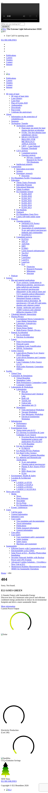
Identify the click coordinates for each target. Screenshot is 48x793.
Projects (14, 219)
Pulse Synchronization (25, 342)
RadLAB (25, 398)
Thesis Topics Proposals (26, 182)
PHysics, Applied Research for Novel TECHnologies (34, 159)
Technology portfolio (24, 126)
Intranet (9, 64)
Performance (21, 423)
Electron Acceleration (25, 337)
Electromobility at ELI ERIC (23, 551)
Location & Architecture (21, 478)
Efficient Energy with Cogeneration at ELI (28, 548)
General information (24, 530)
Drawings (25, 176)
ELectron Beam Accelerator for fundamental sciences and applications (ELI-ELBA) (34, 439)
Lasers (14, 339)
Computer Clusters (23, 385)
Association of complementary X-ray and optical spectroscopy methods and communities (34, 230)
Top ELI (25, 253)
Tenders (9, 60)
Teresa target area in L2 (25, 430)
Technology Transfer (19, 123)
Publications (11, 55)
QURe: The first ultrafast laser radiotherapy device (34, 133)
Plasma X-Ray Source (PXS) (33, 466)
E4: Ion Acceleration (24, 446)
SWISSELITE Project (30, 223)
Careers (9, 58)
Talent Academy (23, 189)
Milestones (31, 271)
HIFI (23, 246)
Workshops (20, 407)
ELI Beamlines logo (24, 505)
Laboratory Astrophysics (26, 323)
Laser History (16, 98)
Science (19, 171)
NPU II (25, 242)
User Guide (16, 519)
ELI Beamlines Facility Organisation (26, 178)
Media (13, 494)
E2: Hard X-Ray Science (26, 453)
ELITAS (25, 239)
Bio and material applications (23, 280)
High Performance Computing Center (31, 382)
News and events (13, 491)
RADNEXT (27, 235)
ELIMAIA (26, 448)
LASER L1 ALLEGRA (26, 489)
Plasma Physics (17, 317)
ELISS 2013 (27, 207)
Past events (15, 110)
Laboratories (21, 389)
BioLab (25, 392)
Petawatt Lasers (22, 344)
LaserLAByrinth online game (28, 217)
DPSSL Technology (24, 348)
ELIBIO (25, 248)
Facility (9, 371)
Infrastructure (16, 421)
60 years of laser (12, 94)
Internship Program (24, 185)
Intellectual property (24, 164)
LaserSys (25, 260)
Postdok (25, 255)
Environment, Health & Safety (23, 476)
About (8, 114)
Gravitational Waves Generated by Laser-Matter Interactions (30, 320)
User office (15, 532)
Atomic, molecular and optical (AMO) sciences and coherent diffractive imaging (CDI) (28, 309)
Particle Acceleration (19, 332)
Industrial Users (17, 516)
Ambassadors (16, 105)
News (18, 496)
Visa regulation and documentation (30, 521)
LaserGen (25, 262)
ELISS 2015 (27, 203)
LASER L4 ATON (24, 482)
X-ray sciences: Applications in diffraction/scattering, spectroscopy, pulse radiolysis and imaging (30, 284)
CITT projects (22, 151)
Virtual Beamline (23, 378)
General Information (19, 514)
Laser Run (15, 101)
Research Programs (34, 269)
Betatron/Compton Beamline (33, 455)
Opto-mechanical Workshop (33, 410)
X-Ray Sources (17, 351)
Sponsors (15, 121)
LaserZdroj (26, 257)
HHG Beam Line (29, 471)
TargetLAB (26, 401)
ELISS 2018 (27, 196)
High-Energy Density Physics (28, 330)
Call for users (16, 512)
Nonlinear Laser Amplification (28, 346)
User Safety (16, 535)
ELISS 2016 (27, 201)
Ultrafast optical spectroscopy (33, 464)
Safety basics (21, 541)
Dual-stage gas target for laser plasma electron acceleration (33, 129)
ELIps (24, 473)
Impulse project (28, 226)
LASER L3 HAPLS (24, 485)
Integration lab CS (29, 405)
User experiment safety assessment (30, 537)
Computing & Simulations (21, 376)
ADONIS (25, 244)
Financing (31, 267)
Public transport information (27, 528)
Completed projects (29, 153)
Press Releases (22, 498)
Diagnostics (21, 426)
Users (8, 510)
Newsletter (20, 501)
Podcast (14, 276)
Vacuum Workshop (29, 412)
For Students (21, 210)
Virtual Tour (16, 373)
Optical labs (26, 403)
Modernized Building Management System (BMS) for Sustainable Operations (28, 567)
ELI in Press (21, 503)
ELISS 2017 (27, 198)
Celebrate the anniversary (21, 112)
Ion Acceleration (23, 335)
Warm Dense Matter (24, 328)
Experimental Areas (19, 428)
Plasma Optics (22, 326)
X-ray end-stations (29, 462)
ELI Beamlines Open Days (27, 214)
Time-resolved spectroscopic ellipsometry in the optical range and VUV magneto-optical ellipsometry (31, 291)
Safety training (22, 539)
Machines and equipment (26, 544)
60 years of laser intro (20, 96)
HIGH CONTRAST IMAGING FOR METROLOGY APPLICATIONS (30, 140)
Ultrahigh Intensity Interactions (23, 314)
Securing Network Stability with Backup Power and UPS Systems (27, 558)
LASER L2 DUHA (24, 487)
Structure (30, 273)
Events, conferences (19, 507)
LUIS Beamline (28, 444)
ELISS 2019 (27, 194)
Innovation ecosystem (25, 169)
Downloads (16, 107)
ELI (23, 264)
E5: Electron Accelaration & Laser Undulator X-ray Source (30, 433)
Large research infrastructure (33, 251)
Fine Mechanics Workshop (32, 414)
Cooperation (16, 167)
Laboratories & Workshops (22, 387)
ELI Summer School (24, 192)
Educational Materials (25, 187)
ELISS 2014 (27, 205)
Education (15, 180)
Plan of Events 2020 (19, 103)
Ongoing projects (28, 155)
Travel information (23, 523)
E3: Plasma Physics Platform (28, 451)
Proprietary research (24, 173)
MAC (24, 469)
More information (8, 606)
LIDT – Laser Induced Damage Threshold (31, 147)
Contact (9, 62)
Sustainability (11, 546)
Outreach (20, 212)
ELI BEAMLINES (9, 40)
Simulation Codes (23, 380)
